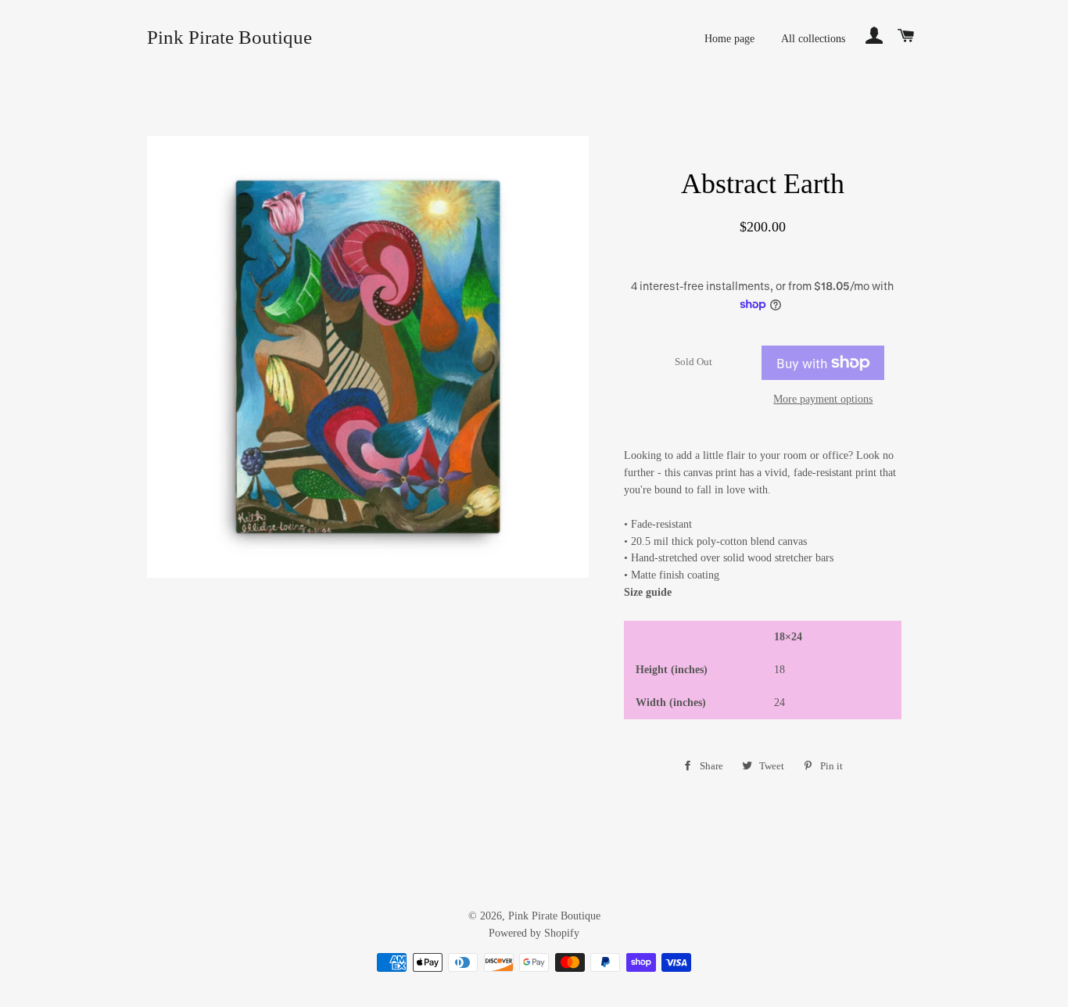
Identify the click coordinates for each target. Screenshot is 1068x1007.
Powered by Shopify (534, 933)
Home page (729, 39)
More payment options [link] (823, 399)
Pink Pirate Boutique (229, 37)
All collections (813, 39)
